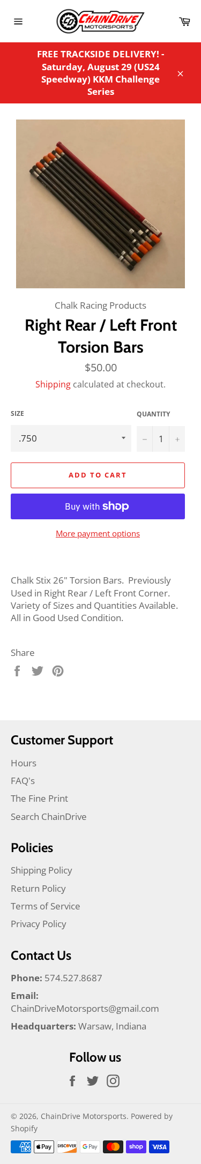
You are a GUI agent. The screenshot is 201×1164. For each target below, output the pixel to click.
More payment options (98, 533)
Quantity (153, 414)
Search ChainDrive (49, 816)
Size (17, 413)
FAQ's (23, 780)
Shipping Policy (41, 870)
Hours (23, 763)
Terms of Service (45, 906)
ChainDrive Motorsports (83, 1116)
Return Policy (38, 888)
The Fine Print (39, 798)
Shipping (53, 384)
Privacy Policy (38, 923)
